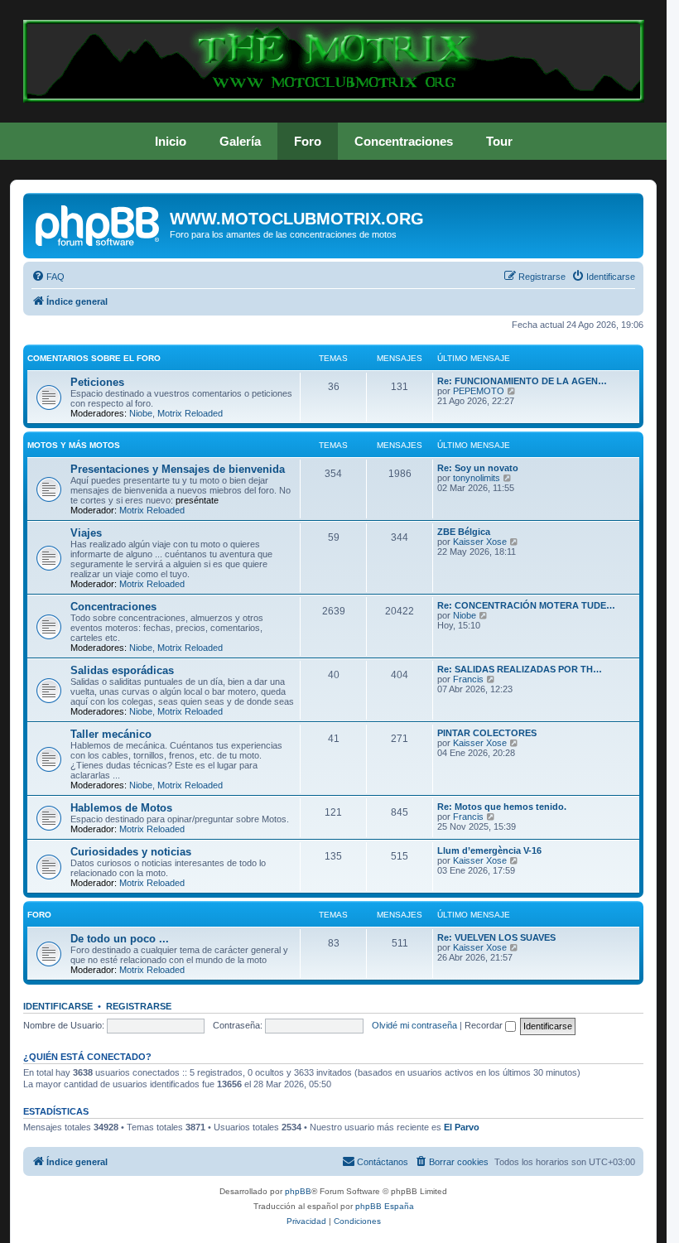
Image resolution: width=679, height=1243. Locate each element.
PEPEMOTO (478, 391)
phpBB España (384, 1206)
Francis (468, 679)
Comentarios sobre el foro (94, 358)
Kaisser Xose (480, 542)
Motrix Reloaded (190, 413)
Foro (307, 141)
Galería (240, 141)
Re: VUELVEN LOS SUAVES (496, 937)
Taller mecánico (111, 734)
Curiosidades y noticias (130, 852)
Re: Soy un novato (477, 468)
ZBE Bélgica (463, 532)
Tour (499, 141)
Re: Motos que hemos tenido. (501, 807)
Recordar (485, 1025)
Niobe (140, 413)
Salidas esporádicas (122, 670)
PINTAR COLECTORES (487, 733)
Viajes (86, 533)
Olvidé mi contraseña (414, 1025)
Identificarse (58, 1006)
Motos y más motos (73, 445)
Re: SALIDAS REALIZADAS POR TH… (519, 669)
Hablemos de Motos (121, 808)
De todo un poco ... (119, 938)
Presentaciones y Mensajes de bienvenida (177, 469)
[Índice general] (98, 223)
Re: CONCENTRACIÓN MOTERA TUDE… (526, 605)
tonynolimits (476, 478)
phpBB (298, 1191)
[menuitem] (48, 277)
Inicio (170, 141)
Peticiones (97, 382)
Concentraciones (403, 141)
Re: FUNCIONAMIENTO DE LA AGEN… (522, 381)
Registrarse (138, 1006)
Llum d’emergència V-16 (489, 850)
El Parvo (461, 1127)
